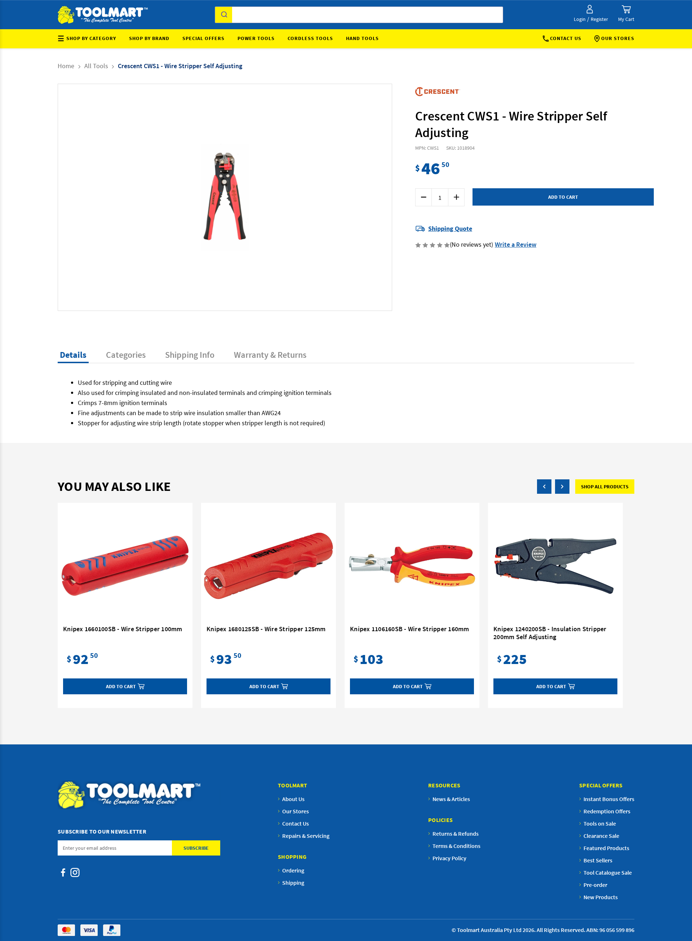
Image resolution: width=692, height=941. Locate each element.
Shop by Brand (149, 38)
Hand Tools (362, 38)
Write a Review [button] (515, 244)
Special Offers (203, 38)
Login (580, 19)
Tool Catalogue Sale (608, 872)
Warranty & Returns (270, 354)
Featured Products (606, 848)
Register (599, 19)
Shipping (293, 882)
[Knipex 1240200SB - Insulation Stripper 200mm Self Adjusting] (555, 566)
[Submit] (223, 15)
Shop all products (605, 486)
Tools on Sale (600, 823)
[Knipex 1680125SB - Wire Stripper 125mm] (268, 566)
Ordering (293, 870)
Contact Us (565, 38)
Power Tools (256, 38)
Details (73, 354)
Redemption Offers (607, 811)
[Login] (589, 9)
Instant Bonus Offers (609, 799)
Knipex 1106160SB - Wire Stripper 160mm (409, 629)
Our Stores (617, 38)
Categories (126, 354)
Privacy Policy (449, 858)
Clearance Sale (601, 835)
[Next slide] (271, 197)
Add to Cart (121, 686)
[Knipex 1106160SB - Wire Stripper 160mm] (411, 566)
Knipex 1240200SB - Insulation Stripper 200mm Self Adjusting (550, 633)
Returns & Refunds (455, 833)
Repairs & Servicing (305, 835)
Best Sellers (598, 860)
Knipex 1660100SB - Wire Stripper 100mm (122, 629)
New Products (601, 897)
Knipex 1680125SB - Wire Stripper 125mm (266, 629)
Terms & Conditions (456, 845)
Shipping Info (189, 354)
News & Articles (451, 799)
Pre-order (595, 884)
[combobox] (359, 14)
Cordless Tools (310, 38)
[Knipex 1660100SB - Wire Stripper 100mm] (125, 566)
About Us (293, 799)
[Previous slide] (179, 197)
